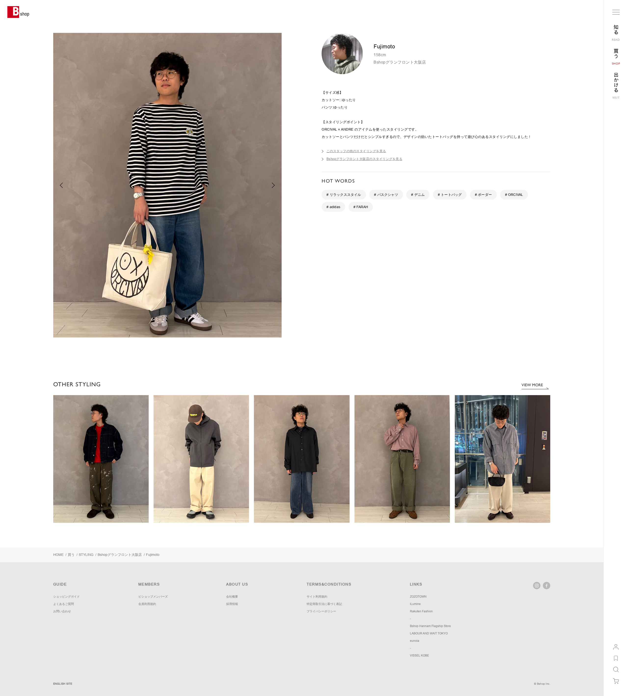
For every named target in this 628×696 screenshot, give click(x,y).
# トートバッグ (450, 195)
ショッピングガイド (66, 596)
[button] (273, 185)
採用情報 (232, 604)
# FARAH (360, 207)
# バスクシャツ (386, 195)
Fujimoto (152, 555)
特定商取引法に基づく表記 (324, 604)
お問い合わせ (62, 611)
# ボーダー (483, 195)
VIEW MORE (532, 385)
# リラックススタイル (344, 195)
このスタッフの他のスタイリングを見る (356, 151)
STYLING (86, 555)
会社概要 (232, 596)
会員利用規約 (147, 604)
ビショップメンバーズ (153, 596)
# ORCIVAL (514, 195)
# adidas (333, 207)
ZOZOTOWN (418, 596)
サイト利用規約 (317, 596)
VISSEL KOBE (419, 655)
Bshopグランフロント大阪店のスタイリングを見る (365, 159)
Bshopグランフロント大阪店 (400, 62)
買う (71, 555)
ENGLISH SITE (62, 683)
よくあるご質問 (63, 604)
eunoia (414, 640)
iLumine (415, 604)
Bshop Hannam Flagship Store (430, 626)
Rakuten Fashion (421, 611)
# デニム (418, 195)
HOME (58, 555)
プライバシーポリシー (321, 611)
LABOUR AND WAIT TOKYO (429, 633)
